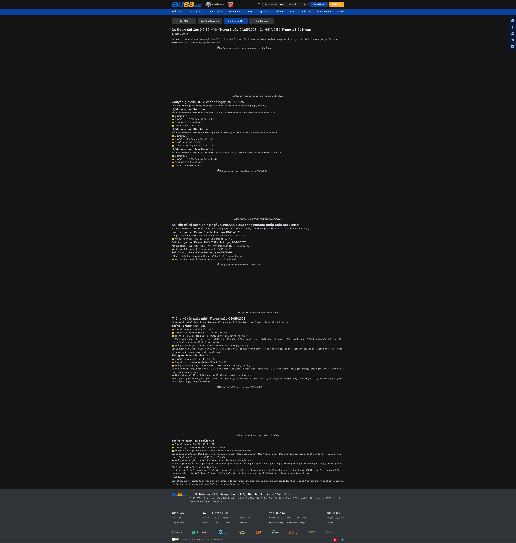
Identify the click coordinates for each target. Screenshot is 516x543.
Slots (205, 522)
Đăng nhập (319, 4)
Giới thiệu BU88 (276, 518)
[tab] (184, 21)
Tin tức (330, 522)
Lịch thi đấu (177, 518)
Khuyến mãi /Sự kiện (335, 518)
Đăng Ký (336, 4)
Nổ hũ (216, 518)
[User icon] (281, 4)
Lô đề (216, 522)
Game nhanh (244, 518)
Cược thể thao (178, 522)
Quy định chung (276, 522)
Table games (228, 518)
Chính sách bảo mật (296, 522)
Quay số (226, 522)
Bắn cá (206, 518)
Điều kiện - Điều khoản (297, 518)
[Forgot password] (305, 4)
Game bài (243, 522)
